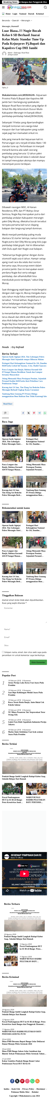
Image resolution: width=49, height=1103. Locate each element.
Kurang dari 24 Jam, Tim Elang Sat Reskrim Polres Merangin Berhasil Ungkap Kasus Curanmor (23, 388)
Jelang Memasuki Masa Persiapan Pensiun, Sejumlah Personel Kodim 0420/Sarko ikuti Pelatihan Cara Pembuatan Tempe (24, 381)
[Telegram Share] (39, 413)
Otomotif (15, 26)
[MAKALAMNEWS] (18, 7)
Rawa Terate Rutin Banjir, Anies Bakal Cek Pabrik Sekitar (26, 703)
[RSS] (37, 1081)
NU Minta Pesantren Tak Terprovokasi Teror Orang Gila (26, 713)
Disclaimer (40, 1089)
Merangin (6, 26)
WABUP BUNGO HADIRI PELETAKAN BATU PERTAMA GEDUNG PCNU (35, 800)
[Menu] (4, 7)
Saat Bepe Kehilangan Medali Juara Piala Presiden (25, 694)
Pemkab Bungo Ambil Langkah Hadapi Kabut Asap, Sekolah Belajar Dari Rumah (24, 777)
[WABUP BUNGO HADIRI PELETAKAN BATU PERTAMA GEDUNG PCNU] (36, 789)
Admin (10, 53)
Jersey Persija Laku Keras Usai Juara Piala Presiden (26, 684)
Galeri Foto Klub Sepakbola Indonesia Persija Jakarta (27, 723)
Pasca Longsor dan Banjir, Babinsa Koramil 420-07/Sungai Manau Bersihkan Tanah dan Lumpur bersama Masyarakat (22, 372)
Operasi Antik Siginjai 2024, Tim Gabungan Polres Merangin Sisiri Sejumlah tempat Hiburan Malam (23, 358)
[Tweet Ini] (29, 413)
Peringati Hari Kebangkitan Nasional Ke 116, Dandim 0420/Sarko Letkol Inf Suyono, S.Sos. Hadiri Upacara (24, 364)
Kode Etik (16, 1089)
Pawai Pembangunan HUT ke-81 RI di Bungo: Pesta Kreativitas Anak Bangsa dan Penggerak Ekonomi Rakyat (12, 800)
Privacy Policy (28, 1089)
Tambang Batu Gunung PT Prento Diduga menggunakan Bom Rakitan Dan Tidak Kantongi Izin (24, 395)
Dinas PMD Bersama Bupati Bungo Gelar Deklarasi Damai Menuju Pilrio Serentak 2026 (23, 1042)
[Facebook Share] (23, 413)
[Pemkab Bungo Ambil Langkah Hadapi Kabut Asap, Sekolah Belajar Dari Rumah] (24, 761)
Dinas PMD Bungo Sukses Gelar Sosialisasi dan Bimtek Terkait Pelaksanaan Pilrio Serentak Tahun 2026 (23, 1052)
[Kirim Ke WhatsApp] (45, 413)
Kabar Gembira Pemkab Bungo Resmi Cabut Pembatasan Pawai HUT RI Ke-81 (21, 1062)
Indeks (6, 1089)
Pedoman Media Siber (20, 1092)
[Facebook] (12, 1081)
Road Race (25, 53)
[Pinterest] (22, 1081)
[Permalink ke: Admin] (4, 53)
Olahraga (17, 53)
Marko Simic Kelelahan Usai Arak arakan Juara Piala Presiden (25, 733)
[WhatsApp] (32, 1081)
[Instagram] (27, 1081)
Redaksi (35, 1092)
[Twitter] (17, 1081)
